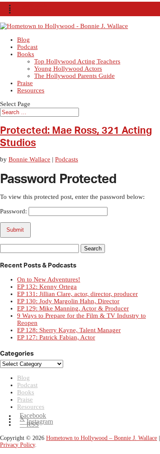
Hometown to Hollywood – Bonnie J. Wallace (101, 438)
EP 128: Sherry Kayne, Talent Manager (69, 330)
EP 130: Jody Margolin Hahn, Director (68, 301)
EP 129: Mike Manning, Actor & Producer (73, 308)
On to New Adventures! (48, 279)
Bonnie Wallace (29, 159)
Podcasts (66, 159)
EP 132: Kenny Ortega (47, 286)
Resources (30, 90)
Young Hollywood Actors (68, 68)
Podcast (27, 46)
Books (25, 54)
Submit (15, 230)
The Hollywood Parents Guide (74, 75)
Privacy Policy (17, 445)
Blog (23, 39)
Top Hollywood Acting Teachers (77, 61)
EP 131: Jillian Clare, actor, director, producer (77, 293)
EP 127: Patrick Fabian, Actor (56, 337)
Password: (14, 211)
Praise (25, 83)
